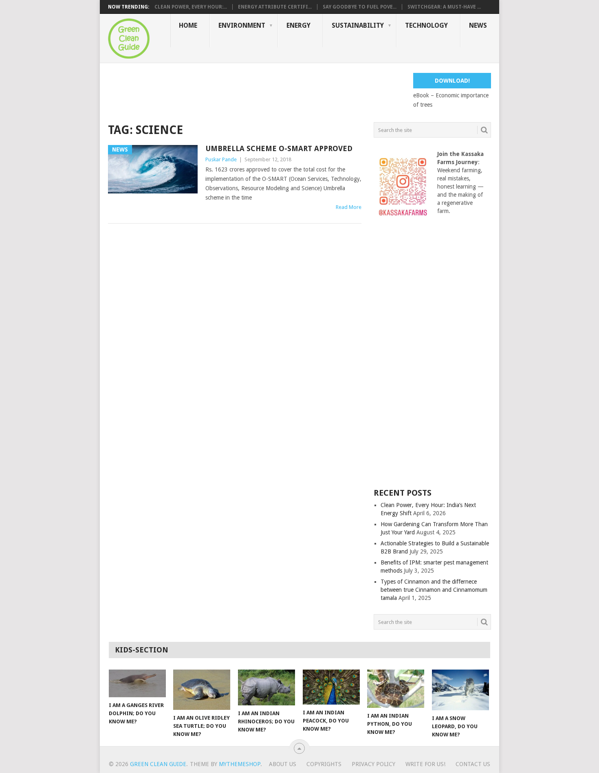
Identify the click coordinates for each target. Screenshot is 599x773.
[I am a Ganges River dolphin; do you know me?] (137, 683)
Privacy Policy (373, 764)
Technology (426, 25)
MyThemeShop (239, 764)
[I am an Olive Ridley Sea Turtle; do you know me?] (201, 690)
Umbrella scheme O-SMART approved (278, 148)
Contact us (473, 764)
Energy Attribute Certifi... (275, 7)
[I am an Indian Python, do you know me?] (395, 689)
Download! (452, 80)
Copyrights (323, 764)
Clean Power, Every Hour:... (190, 7)
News (478, 25)
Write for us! (425, 764)
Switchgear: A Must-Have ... (444, 7)
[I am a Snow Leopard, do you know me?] (460, 690)
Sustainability (358, 25)
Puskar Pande (221, 159)
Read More (348, 207)
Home (188, 25)
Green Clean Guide (158, 764)
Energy (298, 25)
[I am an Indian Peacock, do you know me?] (331, 687)
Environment (241, 25)
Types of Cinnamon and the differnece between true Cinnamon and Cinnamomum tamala (434, 589)
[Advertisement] (256, 91)
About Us (282, 764)
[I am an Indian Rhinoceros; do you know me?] (266, 687)
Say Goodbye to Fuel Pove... (359, 7)
